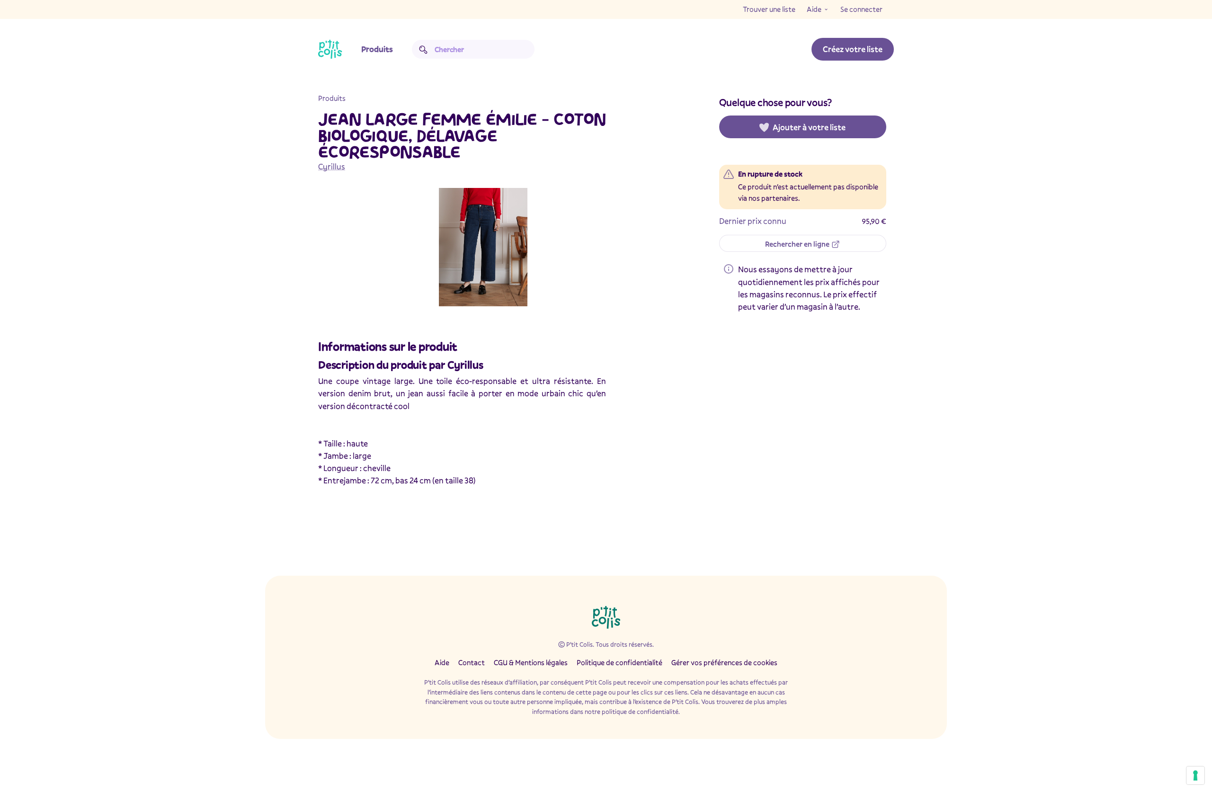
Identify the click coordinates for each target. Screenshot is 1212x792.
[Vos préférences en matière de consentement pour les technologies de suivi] (1195, 775)
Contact (471, 662)
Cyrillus (331, 166)
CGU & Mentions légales (531, 662)
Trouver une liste (769, 9)
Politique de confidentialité (619, 662)
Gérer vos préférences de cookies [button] (724, 662)
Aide (814, 9)
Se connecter (861, 9)
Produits (377, 49)
